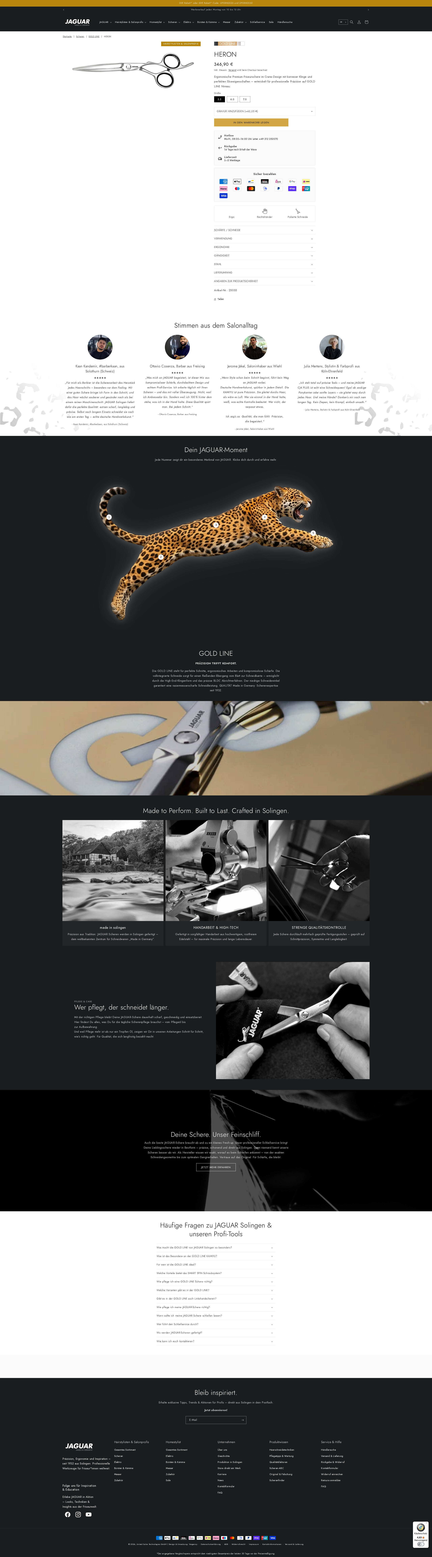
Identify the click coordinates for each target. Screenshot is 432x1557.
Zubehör (118, 1480)
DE (341, 22)
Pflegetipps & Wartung (281, 1456)
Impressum (254, 1544)
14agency (193, 1544)
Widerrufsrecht (239, 1544)
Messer (118, 1474)
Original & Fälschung (280, 1474)
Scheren (80, 36)
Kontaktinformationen (271, 1544)
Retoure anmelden (331, 1480)
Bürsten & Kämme (123, 1468)
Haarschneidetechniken (281, 1449)
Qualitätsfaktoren (278, 1462)
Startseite (67, 36)
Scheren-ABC (276, 1468)
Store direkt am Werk (229, 1468)
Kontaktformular (226, 1486)
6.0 (232, 99)
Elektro (118, 1462)
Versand (232, 70)
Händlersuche (328, 1449)
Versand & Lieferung (332, 1456)
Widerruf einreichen (332, 1474)
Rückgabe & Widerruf (333, 1462)
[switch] (420, 1544)
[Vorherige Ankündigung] (63, 10)
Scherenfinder (277, 1480)
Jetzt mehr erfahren (216, 1167)
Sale (168, 1480)
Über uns (222, 1449)
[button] (105, 22)
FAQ (220, 1492)
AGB (226, 1544)
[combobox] (343, 22)
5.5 (219, 99)
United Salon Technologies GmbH (152, 1544)
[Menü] (427, 1524)
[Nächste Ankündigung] (368, 10)
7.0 (245, 99)
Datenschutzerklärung (211, 1544)
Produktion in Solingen (230, 1462)
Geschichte (224, 1456)
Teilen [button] (221, 299)
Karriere (222, 1474)
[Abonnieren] (242, 1420)
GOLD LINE (94, 36)
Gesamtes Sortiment (125, 1449)
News (220, 1480)
